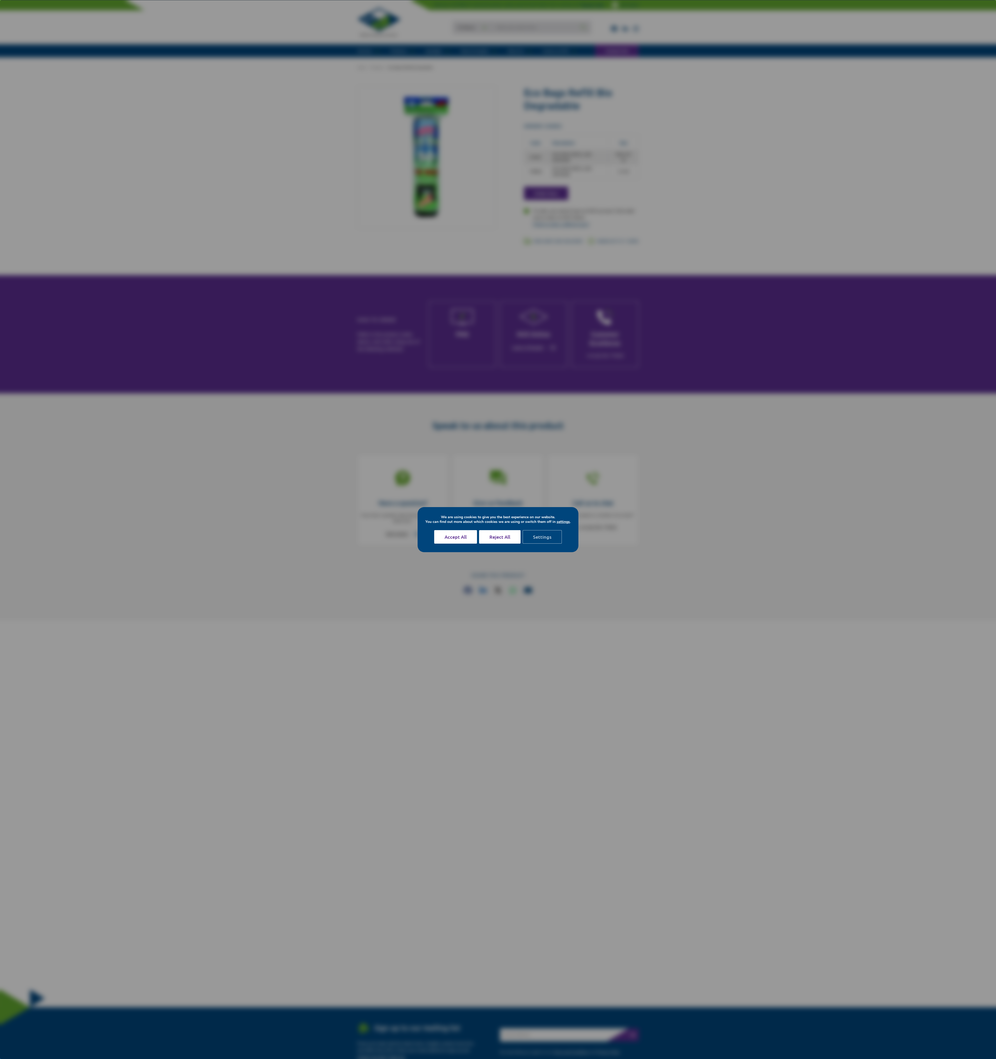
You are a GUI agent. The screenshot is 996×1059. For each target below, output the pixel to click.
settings (563, 522)
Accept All (456, 537)
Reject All (499, 537)
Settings (542, 537)
